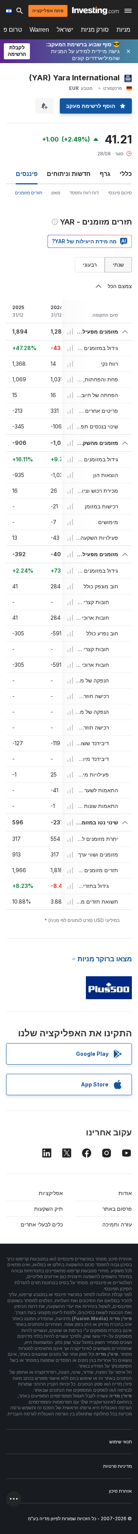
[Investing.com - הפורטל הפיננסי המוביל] (95, 11)
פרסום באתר (117, 1208)
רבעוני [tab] (90, 264)
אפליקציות (51, 1193)
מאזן (55, 192)
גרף (105, 174)
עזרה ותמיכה (117, 1224)
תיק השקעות (48, 1208)
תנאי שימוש (120, 1441)
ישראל (65, 29)
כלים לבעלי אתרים (42, 1224)
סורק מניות (95, 29)
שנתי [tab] (118, 264)
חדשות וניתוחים (68, 174)
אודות (125, 1193)
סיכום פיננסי (120, 192)
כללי (126, 174)
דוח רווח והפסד (84, 192)
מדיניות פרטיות (117, 1466)
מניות (123, 29)
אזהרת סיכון (120, 1491)
